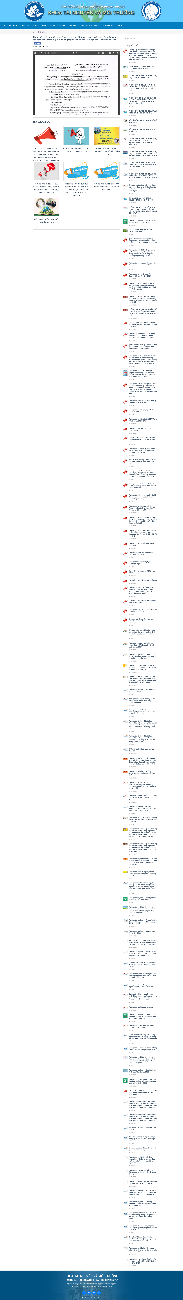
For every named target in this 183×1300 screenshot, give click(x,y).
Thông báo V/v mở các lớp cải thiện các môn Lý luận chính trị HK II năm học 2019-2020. (142, 1261)
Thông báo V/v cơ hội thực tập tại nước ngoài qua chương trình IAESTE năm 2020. (143, 1228)
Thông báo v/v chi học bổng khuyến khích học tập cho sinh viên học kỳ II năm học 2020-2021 (142, 976)
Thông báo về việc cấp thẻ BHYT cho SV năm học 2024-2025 (143, 420)
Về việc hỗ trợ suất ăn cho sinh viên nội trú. (142, 1128)
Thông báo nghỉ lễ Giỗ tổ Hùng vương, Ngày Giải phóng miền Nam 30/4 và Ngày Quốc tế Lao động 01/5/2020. (142, 1160)
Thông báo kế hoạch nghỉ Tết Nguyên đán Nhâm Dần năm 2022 (142, 986)
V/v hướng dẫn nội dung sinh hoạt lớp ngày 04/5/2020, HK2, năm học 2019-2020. (142, 1139)
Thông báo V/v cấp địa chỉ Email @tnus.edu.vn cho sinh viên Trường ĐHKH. (142, 1172)
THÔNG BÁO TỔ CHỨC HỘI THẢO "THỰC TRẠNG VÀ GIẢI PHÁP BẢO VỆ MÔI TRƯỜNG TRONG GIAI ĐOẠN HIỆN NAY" (143, 210)
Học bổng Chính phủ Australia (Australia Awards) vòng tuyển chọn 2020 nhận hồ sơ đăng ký (143, 1239)
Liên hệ (120, 26)
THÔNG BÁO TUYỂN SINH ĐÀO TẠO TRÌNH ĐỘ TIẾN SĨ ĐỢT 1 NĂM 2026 (143, 112)
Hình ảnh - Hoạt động (89, 26)
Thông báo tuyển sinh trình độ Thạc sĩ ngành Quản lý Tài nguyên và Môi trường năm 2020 (142, 1203)
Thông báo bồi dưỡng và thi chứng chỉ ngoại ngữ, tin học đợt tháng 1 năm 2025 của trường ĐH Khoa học (142, 335)
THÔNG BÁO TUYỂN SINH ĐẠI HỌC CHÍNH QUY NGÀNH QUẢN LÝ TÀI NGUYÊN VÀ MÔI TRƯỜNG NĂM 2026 (143, 176)
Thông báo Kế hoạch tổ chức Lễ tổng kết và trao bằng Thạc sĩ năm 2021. (143, 1049)
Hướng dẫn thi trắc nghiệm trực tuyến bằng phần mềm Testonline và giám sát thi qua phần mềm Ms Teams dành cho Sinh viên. (143, 997)
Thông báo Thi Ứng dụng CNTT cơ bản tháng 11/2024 (142, 411)
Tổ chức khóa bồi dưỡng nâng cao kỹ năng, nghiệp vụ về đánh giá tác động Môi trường (143, 1092)
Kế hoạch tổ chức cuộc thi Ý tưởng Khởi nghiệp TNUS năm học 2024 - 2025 (142, 439)
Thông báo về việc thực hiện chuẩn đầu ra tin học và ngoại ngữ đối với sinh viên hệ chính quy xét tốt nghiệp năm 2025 (143, 299)
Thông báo (42, 32)
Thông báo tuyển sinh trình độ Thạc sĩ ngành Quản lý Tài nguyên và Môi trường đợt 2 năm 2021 (142, 1016)
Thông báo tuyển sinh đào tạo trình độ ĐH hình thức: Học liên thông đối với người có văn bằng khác (142, 953)
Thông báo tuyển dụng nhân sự (141, 1007)
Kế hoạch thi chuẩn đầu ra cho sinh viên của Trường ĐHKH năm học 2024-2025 (142, 621)
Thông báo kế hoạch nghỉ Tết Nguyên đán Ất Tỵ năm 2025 (140, 275)
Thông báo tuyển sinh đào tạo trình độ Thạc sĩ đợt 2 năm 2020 (142, 1071)
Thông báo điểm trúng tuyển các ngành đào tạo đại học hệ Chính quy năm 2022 (142, 873)
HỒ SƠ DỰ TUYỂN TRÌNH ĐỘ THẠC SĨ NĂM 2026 (142, 130)
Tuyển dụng (108, 26)
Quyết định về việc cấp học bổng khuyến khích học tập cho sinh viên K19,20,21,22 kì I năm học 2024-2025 (143, 241)
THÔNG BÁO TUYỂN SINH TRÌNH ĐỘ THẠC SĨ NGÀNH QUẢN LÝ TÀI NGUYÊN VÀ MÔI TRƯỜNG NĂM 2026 (143, 154)
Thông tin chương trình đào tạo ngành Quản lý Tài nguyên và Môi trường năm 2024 (141, 645)
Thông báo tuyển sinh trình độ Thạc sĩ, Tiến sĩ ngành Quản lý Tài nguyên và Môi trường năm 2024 (143, 656)
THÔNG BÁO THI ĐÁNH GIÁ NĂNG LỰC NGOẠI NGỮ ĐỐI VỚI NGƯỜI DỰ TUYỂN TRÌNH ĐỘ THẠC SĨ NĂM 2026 (142, 88)
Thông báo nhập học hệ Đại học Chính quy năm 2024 (141, 553)
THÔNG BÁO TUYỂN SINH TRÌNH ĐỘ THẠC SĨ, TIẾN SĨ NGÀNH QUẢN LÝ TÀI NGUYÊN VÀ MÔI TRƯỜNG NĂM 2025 (143, 312)
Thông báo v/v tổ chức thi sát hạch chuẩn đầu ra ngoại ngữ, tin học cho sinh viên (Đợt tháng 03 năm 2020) (142, 1192)
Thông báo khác (41, 122)
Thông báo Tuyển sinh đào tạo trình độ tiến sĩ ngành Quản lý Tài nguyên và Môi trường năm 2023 (142, 667)
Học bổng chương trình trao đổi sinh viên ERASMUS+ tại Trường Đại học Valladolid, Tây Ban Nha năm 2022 (143, 942)
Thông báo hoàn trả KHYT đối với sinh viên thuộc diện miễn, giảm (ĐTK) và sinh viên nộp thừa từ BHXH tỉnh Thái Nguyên (142, 590)
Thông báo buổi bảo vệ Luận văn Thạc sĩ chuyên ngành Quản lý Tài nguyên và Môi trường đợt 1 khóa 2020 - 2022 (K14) (142, 910)
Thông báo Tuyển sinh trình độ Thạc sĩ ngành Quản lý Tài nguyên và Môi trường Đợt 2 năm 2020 (143, 1081)
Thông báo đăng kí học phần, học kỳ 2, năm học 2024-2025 (142, 401)
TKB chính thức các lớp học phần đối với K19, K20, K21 (143, 601)
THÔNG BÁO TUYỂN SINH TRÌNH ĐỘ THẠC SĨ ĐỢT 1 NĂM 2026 (143, 77)
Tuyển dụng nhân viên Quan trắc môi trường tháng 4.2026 (141, 67)
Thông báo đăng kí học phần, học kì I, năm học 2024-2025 (143, 611)
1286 (46, 46)
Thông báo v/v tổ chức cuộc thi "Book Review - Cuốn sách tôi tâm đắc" (142, 773)
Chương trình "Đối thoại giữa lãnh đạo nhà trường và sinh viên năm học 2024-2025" (143, 324)
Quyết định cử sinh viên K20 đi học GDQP (142, 572)
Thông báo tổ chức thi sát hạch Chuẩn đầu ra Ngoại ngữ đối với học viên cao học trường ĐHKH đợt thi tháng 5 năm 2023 (142, 739)
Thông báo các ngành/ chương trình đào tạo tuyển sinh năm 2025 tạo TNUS (143, 265)
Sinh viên (72, 26)
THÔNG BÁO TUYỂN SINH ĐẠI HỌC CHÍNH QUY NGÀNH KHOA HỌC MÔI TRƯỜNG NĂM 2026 (142, 165)
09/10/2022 (38, 46)
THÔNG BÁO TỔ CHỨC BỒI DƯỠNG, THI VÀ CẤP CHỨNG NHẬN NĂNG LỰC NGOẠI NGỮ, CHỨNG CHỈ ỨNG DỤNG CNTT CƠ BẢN (142, 101)
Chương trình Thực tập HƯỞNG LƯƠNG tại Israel (140, 230)
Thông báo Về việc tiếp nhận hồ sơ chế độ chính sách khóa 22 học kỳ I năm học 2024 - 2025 (142, 450)
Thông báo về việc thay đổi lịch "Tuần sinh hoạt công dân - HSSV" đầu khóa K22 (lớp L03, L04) (142, 508)
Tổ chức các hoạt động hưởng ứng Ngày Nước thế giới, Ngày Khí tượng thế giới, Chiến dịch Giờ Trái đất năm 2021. (143, 1037)
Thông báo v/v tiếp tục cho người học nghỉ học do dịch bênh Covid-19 (143, 1182)
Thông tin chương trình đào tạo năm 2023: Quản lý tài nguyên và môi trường (143, 797)
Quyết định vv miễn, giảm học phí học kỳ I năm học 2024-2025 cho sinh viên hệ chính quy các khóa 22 (143, 346)
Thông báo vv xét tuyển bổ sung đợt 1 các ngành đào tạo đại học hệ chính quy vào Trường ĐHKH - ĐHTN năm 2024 (143, 533)
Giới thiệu (13, 26)
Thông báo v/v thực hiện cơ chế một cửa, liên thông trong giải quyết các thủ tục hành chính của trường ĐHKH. (142, 1215)
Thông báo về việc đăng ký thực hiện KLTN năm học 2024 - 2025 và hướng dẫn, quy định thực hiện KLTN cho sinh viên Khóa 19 (143, 520)
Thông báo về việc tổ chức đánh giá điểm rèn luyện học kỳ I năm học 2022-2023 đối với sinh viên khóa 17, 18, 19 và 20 (143, 785)
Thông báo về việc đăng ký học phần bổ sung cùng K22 (142, 563)
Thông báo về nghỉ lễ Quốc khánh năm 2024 (141, 544)
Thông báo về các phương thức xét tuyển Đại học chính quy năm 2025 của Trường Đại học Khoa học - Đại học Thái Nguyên (142, 286)
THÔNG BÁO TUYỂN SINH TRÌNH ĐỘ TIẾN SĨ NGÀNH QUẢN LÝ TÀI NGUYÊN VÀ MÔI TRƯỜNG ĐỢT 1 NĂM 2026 (143, 141)
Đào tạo (25, 26)
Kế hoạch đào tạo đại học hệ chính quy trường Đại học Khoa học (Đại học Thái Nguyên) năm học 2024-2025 (142, 633)
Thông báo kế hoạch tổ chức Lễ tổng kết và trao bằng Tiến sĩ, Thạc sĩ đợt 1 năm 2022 (143, 819)
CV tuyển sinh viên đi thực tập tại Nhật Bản (141, 750)
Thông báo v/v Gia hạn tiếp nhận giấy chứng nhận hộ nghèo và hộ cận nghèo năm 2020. (143, 1250)
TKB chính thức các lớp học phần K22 (143, 580)
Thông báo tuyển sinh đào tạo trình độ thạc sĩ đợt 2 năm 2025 (142, 221)
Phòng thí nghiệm (57, 26)
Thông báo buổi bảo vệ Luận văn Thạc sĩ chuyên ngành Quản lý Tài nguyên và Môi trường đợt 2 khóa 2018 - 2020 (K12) (142, 1060)
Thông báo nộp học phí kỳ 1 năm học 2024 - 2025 (143, 429)
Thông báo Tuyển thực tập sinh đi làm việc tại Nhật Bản (142, 1026)
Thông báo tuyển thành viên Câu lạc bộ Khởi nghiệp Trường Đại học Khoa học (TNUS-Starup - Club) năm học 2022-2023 (143, 861)
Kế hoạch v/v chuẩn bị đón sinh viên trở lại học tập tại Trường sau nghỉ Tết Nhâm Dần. (142, 964)
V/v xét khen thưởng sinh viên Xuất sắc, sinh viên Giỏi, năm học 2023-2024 (142, 462)
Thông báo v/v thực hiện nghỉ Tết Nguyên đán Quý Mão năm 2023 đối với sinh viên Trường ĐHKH (142, 808)
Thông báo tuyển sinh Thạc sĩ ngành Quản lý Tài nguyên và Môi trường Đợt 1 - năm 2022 (143, 922)
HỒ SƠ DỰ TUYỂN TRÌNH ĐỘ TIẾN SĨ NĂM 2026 (143, 121)
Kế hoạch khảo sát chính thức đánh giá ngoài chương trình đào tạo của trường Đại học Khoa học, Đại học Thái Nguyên (142, 188)
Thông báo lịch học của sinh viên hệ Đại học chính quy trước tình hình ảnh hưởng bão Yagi (142, 497)
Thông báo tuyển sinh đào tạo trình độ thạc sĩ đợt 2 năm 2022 (142, 899)
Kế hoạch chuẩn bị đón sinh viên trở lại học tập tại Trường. (142, 1149)
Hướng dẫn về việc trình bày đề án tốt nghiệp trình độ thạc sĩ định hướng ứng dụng (142, 701)
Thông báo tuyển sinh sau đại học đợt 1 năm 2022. (142, 932)
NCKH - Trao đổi (39, 26)
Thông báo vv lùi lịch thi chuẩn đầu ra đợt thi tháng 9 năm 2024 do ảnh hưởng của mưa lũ (142, 486)
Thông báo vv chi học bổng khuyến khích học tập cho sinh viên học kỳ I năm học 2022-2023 (142, 712)
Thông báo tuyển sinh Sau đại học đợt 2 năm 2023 (142, 690)
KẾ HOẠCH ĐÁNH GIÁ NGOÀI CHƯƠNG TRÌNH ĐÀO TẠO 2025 (141, 199)
